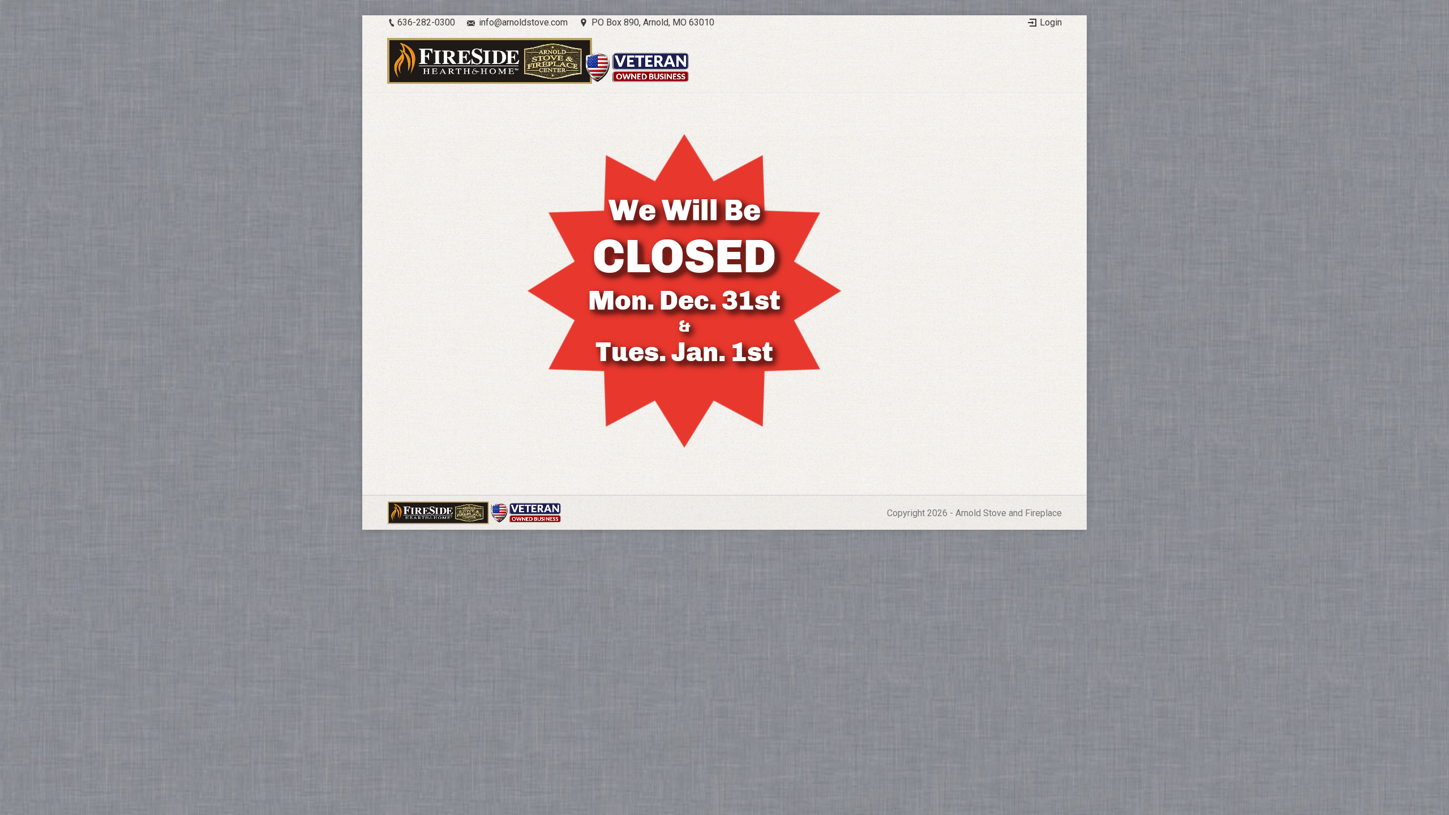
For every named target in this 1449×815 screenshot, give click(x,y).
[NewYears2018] (724, 291)
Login (1051, 22)
